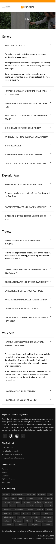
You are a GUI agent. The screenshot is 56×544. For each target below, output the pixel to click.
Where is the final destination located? (26, 137)
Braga (21, 498)
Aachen (5, 494)
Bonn (13, 498)
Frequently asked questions (13, 458)
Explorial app (7, 447)
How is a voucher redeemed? (20, 391)
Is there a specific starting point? (23, 128)
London (21, 506)
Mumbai (40, 510)
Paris (16, 513)
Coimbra (30, 498)
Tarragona (17, 521)
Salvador (22, 517)
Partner (5, 469)
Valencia (28, 521)
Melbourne (7, 510)
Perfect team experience (12, 454)
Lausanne (48, 502)
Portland (26, 513)
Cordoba (49, 498)
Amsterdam (31, 494)
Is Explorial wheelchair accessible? (24, 154)
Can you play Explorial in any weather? (26, 163)
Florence (7, 502)
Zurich (47, 525)
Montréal (30, 510)
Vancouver (39, 521)
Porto (36, 513)
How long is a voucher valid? (20, 400)
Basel (50, 494)
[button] (28, 45)
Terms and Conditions (32, 538)
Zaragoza (34, 525)
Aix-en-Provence (17, 494)
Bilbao (6, 498)
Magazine (6, 482)
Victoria (8, 525)
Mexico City (19, 510)
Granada (27, 502)
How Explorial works (10, 451)
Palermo (7, 513)
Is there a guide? (13, 145)
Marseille (49, 506)
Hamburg (37, 502)
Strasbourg (47, 517)
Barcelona (41, 494)
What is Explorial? (14, 45)
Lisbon (12, 506)
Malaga (39, 506)
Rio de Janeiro (9, 517)
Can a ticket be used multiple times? (24, 291)
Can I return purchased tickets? (22, 308)
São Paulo (7, 521)
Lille (5, 506)
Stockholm (34, 517)
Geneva (17, 502)
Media (4, 472)
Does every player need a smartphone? (25, 207)
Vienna (21, 525)
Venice (49, 521)
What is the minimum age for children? (26, 299)
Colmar (39, 498)
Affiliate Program (9, 479)
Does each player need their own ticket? (26, 282)
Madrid (30, 506)
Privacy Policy (48, 538)
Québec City (47, 513)
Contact (5, 476)
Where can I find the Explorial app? (23, 184)
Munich (49, 510)
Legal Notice (17, 538)
